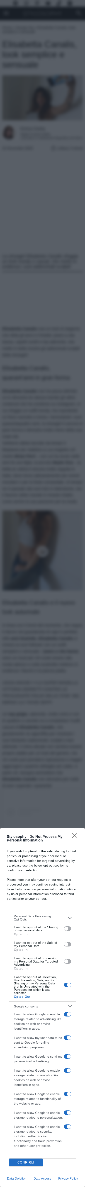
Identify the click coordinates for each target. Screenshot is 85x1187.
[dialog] (42, 1007)
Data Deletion (17, 1178)
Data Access (42, 1178)
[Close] (76, 837)
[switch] (67, 928)
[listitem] (42, 918)
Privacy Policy (68, 1178)
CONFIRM (25, 1162)
